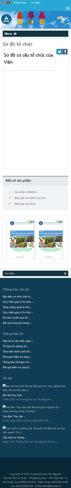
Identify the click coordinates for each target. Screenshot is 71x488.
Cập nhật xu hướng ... (15, 437)
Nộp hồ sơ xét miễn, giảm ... (18, 341)
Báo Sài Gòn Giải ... (13, 395)
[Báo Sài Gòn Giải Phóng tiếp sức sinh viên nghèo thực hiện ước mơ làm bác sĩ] (34, 388)
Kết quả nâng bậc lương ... (17, 323)
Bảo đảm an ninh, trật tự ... (17, 296)
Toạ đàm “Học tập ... (14, 416)
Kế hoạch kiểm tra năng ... (17, 356)
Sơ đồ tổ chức (17, 44)
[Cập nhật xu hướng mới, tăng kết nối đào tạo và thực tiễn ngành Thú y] (34, 430)
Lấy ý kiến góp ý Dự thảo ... (18, 301)
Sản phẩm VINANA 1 (26, 192)
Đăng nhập (20, 2)
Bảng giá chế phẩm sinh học (30, 197)
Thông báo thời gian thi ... (17, 362)
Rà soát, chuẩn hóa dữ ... (16, 317)
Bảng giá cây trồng (25, 203)
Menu (9, 33)
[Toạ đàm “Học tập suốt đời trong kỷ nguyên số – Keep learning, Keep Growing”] (34, 409)
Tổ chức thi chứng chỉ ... (16, 346)
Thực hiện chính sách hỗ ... (17, 351)
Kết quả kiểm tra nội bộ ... (17, 367)
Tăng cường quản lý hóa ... (17, 307)
